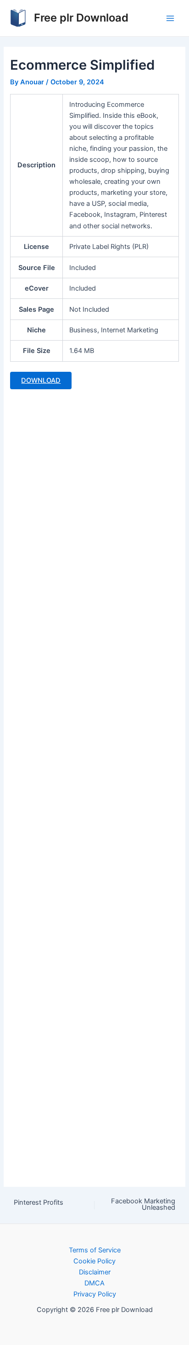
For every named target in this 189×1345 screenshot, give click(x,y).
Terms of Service (95, 1250)
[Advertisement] (94, 786)
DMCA (94, 1283)
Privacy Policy (94, 1294)
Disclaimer (95, 1272)
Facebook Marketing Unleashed (143, 1204)
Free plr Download (81, 17)
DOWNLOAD (41, 380)
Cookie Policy (94, 1261)
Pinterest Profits (38, 1202)
